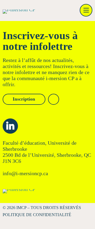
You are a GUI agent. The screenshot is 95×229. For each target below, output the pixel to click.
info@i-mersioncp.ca (25, 173)
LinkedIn (10, 126)
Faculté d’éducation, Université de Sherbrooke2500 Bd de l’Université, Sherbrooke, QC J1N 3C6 (47, 152)
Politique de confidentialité (37, 214)
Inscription (24, 99)
